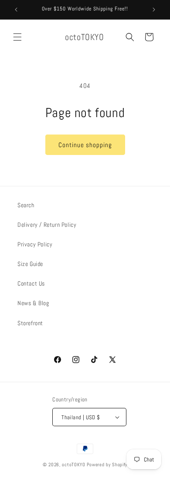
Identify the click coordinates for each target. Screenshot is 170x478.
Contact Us (31, 283)
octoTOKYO (73, 464)
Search (25, 205)
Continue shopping (85, 145)
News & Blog (33, 303)
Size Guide (30, 264)
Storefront (30, 323)
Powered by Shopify (107, 464)
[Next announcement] (153, 9)
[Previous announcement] (16, 9)
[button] (17, 37)
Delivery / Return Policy (46, 225)
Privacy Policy (34, 244)
